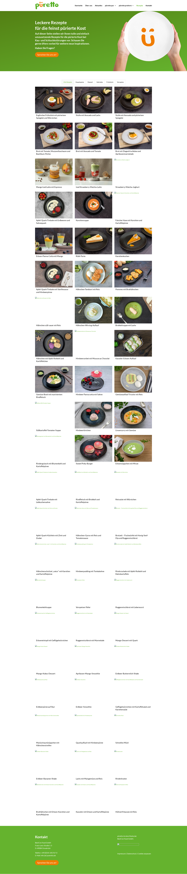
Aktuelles (98, 6)
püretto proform (125, 6)
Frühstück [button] (109, 82)
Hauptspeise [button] (80, 82)
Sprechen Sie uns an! (46, 54)
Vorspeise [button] (120, 82)
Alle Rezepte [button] (68, 82)
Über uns (88, 6)
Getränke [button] (100, 82)
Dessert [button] (90, 82)
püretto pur (109, 6)
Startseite (78, 6)
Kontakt (149, 6)
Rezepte (139, 6)
